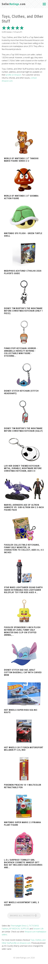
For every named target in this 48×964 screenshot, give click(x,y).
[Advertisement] (24, 106)
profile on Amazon (13, 74)
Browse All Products (22, 915)
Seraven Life (38, 928)
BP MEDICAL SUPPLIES (19, 928)
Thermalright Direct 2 (19, 925)
